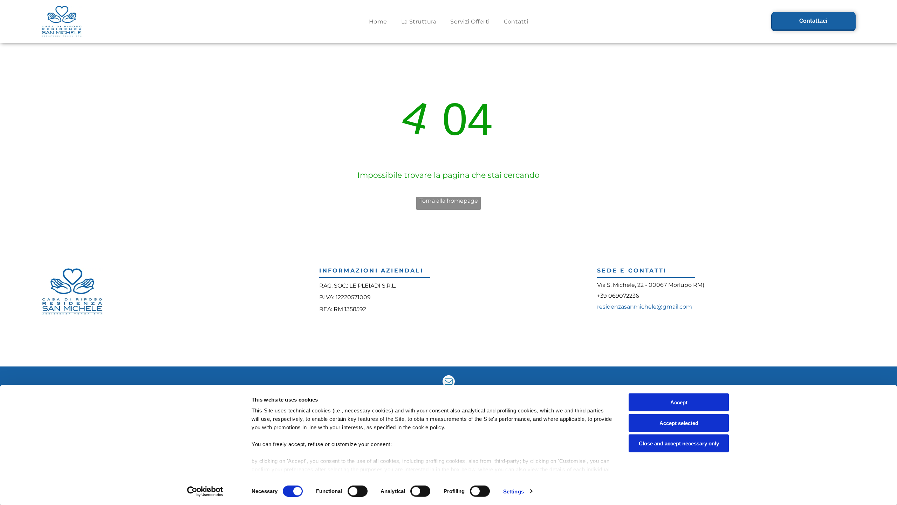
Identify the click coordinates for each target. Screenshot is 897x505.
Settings (513, 491)
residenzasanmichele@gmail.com (644, 306)
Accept (678, 402)
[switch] (358, 491)
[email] (449, 382)
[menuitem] (378, 21)
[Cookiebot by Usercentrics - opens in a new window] (205, 491)
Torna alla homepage (448, 200)
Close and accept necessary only (679, 443)
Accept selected (678, 423)
